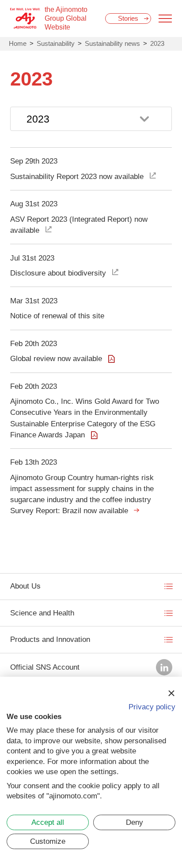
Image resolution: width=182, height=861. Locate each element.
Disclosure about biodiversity (58, 273)
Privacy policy (152, 707)
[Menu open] (165, 18)
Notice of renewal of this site (57, 316)
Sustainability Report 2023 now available (77, 176)
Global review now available (56, 358)
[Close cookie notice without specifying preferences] (171, 693)
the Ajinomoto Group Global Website (66, 18)
